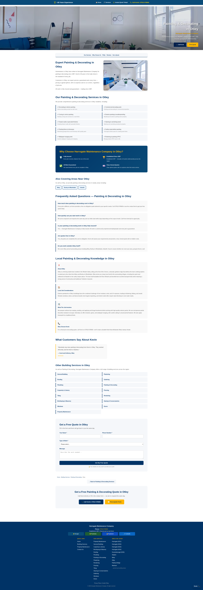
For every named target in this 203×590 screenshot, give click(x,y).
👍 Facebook (110, 533)
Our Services (87, 55)
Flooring (106, 390)
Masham (114, 565)
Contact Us (80, 549)
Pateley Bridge (116, 562)
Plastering (107, 374)
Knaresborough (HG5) (118, 552)
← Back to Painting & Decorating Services (101, 481)
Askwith (82, 187)
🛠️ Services (107, 2)
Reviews (109, 55)
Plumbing (60, 385)
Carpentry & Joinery (63, 390)
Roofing (59, 379)
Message (62, 448)
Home (58, 477)
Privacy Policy (97, 583)
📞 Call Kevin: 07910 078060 (91, 502)
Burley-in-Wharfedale (70, 187)
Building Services (65, 477)
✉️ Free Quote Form (114, 502)
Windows (60, 406)
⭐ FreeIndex (93, 533)
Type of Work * (63, 440)
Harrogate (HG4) (116, 549)
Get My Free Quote (101, 463)
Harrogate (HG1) (116, 541)
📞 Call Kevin (180, 44)
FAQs (103, 55)
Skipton (114, 554)
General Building (62, 374)
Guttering (107, 379)
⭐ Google (76, 533)
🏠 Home (98, 2)
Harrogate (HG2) (116, 544)
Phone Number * (107, 432)
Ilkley (58, 187)
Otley (113, 560)
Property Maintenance (64, 411)
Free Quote (192, 44)
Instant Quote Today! (121, 2)
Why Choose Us (96, 55)
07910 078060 (104, 529)
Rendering (107, 395)
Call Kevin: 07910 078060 (140, 2)
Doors (106, 406)
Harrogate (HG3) (116, 547)
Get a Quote (116, 55)
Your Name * (63, 432)
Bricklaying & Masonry (64, 401)
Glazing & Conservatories (111, 401)
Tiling (59, 395)
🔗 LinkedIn (127, 533)
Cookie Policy (105, 583)
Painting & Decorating (110, 385)
